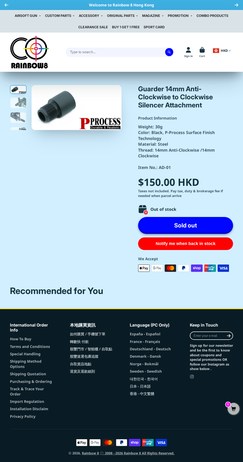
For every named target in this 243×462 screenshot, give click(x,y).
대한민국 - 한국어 (144, 378)
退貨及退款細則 (82, 371)
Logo (29, 52)
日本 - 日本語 (140, 386)
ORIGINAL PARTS (121, 16)
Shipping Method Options (26, 364)
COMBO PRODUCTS (212, 16)
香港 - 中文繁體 (142, 393)
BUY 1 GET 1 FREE (126, 27)
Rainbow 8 (90, 453)
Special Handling (25, 353)
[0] (233, 409)
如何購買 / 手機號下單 (87, 334)
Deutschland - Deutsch (150, 348)
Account (188, 52)
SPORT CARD (154, 27)
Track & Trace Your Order (27, 391)
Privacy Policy (23, 416)
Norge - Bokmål (144, 363)
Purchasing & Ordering (31, 381)
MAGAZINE (151, 16)
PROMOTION (178, 16)
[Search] (169, 52)
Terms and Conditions (30, 346)
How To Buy (20, 339)
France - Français (145, 341)
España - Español (145, 334)
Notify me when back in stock (185, 243)
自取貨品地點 (80, 363)
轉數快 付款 (79, 341)
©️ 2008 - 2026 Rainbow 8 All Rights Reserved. (137, 453)
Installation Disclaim (29, 408)
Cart (202, 52)
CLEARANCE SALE (93, 27)
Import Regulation (27, 401)
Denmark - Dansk (145, 356)
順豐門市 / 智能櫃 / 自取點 (91, 348)
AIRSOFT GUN (26, 16)
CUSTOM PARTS (58, 16)
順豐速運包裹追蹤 (84, 356)
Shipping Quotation (28, 373)
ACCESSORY (89, 16)
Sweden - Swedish (146, 371)
